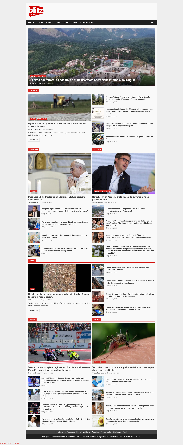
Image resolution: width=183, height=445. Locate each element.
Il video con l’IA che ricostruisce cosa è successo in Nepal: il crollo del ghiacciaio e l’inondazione (98, 283)
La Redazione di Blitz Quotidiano (77, 432)
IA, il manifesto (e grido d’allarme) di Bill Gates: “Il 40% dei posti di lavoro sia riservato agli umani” (34, 251)
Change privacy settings (9, 443)
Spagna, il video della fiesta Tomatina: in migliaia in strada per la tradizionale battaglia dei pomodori (98, 296)
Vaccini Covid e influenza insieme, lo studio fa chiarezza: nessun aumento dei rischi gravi (98, 381)
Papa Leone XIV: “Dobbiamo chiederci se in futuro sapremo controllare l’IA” (59, 173)
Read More (34, 140)
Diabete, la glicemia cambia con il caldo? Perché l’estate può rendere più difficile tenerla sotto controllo (98, 395)
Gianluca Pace (34, 202)
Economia (49, 22)
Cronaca (40, 22)
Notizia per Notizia (86, 22)
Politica (31, 22)
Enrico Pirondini (35, 373)
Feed (125, 432)
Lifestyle (74, 22)
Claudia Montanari (100, 373)
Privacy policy (106, 432)
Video (66, 22)
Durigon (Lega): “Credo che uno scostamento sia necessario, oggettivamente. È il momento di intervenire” (34, 211)
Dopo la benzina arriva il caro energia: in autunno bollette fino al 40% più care (34, 237)
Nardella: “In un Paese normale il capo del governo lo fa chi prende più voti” (123, 173)
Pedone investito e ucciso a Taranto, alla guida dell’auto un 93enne (98, 139)
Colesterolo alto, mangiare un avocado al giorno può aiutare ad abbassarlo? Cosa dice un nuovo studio (98, 421)
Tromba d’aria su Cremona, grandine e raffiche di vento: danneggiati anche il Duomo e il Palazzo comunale (91, 57)
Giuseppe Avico (35, 300)
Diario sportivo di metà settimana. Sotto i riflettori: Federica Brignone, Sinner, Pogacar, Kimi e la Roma (34, 421)
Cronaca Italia (41, 72)
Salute (103, 362)
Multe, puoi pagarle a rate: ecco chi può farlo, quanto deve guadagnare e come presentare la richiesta (34, 224)
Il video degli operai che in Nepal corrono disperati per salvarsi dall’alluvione (98, 270)
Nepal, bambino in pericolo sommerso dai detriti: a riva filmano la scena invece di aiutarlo (59, 278)
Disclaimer (117, 432)
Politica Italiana (105, 191)
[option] (91, 57)
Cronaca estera (41, 118)
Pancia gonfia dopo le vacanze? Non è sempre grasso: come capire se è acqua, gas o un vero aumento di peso (98, 408)
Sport (58, 22)
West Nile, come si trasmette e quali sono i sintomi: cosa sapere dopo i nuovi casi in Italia (123, 343)
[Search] (152, 22)
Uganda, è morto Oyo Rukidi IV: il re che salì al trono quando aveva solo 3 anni (59, 107)
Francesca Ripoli (37, 83)
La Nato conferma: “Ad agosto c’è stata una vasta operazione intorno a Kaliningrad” (98, 211)
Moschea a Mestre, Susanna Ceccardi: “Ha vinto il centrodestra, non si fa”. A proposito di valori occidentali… (98, 237)
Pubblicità (96, 432)
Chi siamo (59, 432)
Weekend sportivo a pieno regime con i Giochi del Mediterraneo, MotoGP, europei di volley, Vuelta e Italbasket (59, 343)
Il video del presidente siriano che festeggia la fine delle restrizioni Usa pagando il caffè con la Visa (98, 310)
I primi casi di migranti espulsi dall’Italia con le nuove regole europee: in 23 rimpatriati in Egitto (98, 126)
